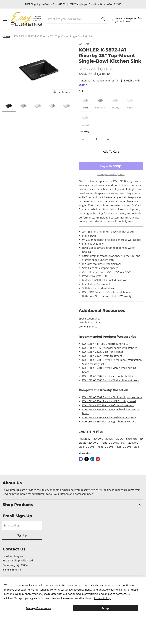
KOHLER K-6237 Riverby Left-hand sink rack (108, 405)
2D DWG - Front (97, 442)
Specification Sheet (90, 318)
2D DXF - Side (131, 446)
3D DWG (98, 438)
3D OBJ (120, 438)
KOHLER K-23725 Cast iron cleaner (102, 351)
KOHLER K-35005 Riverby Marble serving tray (109, 417)
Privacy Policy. (102, 598)
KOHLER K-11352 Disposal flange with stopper (109, 348)
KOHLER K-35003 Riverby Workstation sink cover (110, 380)
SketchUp (131, 438)
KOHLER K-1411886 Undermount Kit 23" (106, 343)
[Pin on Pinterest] (98, 459)
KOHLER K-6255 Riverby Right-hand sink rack (109, 421)
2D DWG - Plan (117, 442)
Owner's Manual (88, 326)
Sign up (22, 535)
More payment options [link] (110, 174)
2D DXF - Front (94, 446)
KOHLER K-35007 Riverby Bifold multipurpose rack (112, 397)
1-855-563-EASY (12, 569)
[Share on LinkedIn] (92, 459)
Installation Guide (89, 322)
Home (6, 36)
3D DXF (109, 438)
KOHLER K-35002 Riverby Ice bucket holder (107, 376)
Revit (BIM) (85, 438)
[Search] (103, 19)
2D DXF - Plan (113, 446)
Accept (106, 608)
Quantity (84, 131)
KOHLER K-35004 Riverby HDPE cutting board (109, 401)
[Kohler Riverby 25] (9, 105)
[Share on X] (86, 459)
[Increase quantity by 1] (108, 139)
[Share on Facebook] (81, 459)
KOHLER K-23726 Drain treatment (102, 355)
